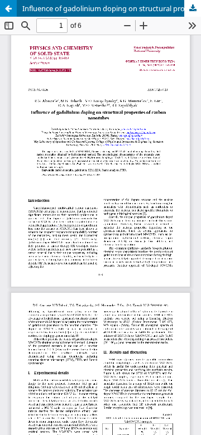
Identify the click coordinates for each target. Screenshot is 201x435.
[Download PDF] (192, 8)
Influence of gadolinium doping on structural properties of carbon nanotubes (111, 8)
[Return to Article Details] (8, 8)
